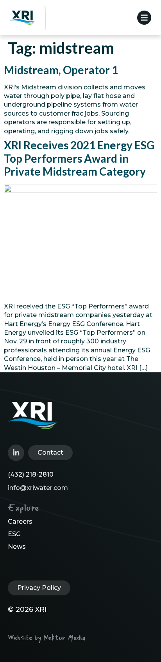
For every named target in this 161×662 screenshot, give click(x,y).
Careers (20, 521)
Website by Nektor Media (46, 637)
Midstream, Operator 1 (61, 69)
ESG (14, 534)
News (17, 546)
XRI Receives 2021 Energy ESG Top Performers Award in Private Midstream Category (79, 158)
